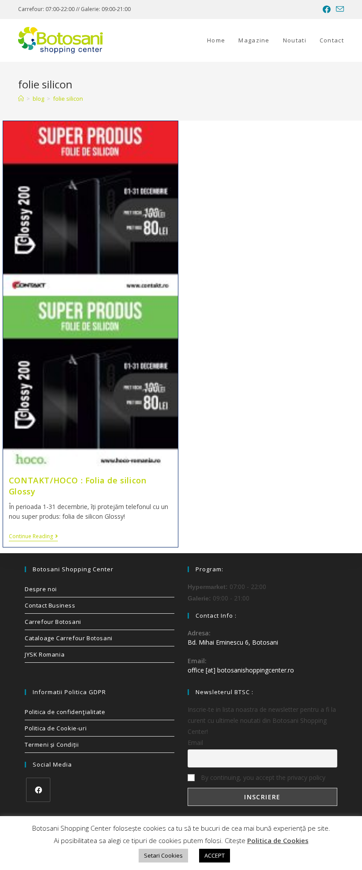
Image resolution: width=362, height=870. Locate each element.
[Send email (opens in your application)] (338, 9)
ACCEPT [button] (214, 855)
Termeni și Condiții (52, 744)
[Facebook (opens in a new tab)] (326, 9)
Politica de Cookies (278, 840)
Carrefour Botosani (53, 622)
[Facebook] (38, 790)
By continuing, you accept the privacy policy (262, 777)
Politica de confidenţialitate (65, 712)
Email (195, 742)
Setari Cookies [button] (163, 855)
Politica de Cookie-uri (56, 728)
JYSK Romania (44, 654)
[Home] (21, 99)
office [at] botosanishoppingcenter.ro (241, 670)
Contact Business (50, 605)
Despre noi (41, 589)
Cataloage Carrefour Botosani (69, 638)
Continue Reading (33, 536)
